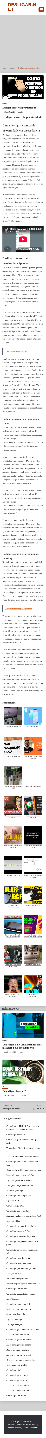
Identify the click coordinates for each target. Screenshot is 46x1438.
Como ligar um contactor (17, 1211)
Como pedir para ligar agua (18, 1263)
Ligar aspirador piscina (16, 1365)
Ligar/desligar (12, 1299)
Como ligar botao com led (18, 1304)
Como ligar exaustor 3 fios (18, 1231)
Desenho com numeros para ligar (21, 1360)
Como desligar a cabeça (17, 1375)
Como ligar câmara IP (14, 1091)
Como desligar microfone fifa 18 (21, 1226)
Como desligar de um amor (18, 1339)
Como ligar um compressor (18, 1195)
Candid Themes (31, 1428)
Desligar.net (22, 7)
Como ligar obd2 (13, 1370)
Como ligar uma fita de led (18, 1258)
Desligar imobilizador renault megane (23, 1156)
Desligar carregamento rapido (19, 1185)
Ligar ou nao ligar (14, 1319)
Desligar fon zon (13, 1273)
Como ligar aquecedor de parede (20, 1236)
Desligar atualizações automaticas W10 (23, 1216)
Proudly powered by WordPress (21, 1425)
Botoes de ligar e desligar (17, 1350)
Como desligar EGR (15, 1206)
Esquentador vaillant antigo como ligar (23, 1170)
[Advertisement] (23, 39)
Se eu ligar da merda (15, 1314)
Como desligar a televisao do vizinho (22, 1329)
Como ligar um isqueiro (17, 1288)
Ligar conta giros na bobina (18, 1345)
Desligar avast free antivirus (18, 1385)
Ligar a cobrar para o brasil (18, 1355)
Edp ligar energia (14, 1324)
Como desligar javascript (17, 1380)
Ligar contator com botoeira (18, 1309)
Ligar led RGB (13, 1200)
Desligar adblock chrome (17, 1390)
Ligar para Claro (13, 1221)
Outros (5, 103)
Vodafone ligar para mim (17, 1278)
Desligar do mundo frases (17, 1334)
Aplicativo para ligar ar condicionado (23, 1283)
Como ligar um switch (16, 1395)
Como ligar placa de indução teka (21, 1268)
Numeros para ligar (15, 1190)
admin (20, 112)
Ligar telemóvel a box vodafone (20, 1175)
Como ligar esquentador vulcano (20, 1294)
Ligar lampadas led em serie (19, 1180)
